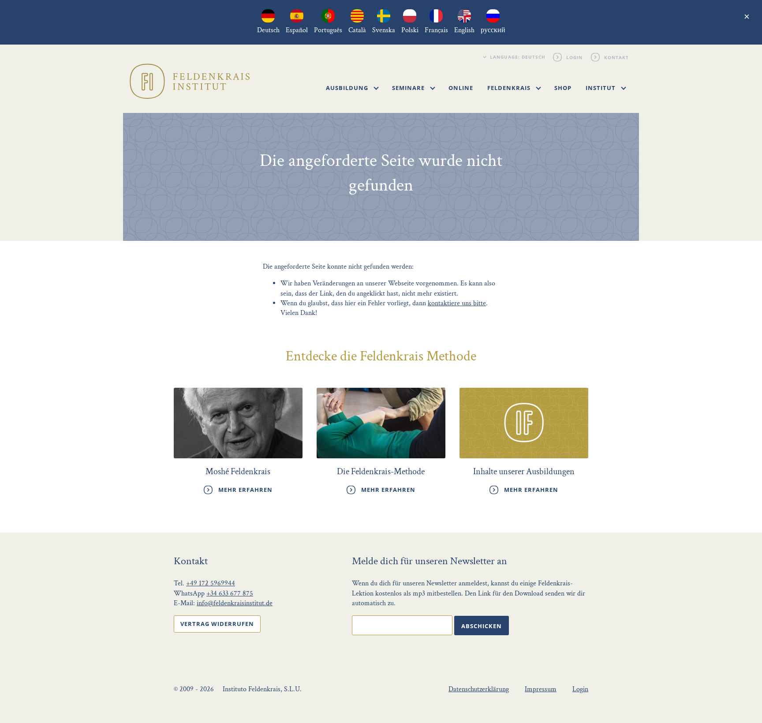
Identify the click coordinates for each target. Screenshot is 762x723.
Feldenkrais (509, 88)
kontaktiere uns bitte (457, 303)
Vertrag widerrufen (217, 624)
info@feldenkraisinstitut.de (235, 603)
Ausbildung (348, 88)
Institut (601, 88)
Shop (563, 88)
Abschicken (481, 626)
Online (460, 88)
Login (575, 57)
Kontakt (617, 57)
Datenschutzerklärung (478, 689)
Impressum (541, 689)
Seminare (409, 88)
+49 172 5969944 (210, 583)
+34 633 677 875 (229, 593)
